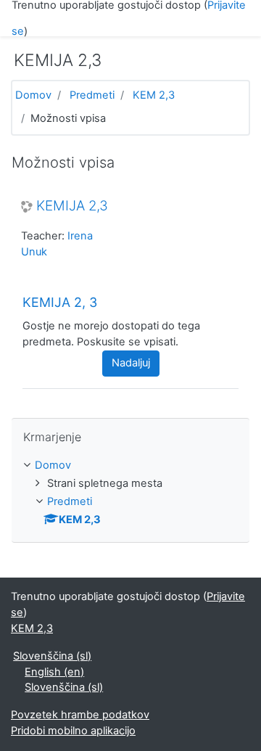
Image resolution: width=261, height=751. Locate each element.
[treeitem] (130, 466)
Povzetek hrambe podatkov (80, 714)
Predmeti (92, 95)
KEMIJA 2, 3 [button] (59, 302)
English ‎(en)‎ (54, 671)
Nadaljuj (131, 362)
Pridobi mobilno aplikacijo (73, 730)
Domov (33, 95)
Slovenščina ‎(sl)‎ (52, 655)
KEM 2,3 (154, 95)
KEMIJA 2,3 (72, 206)
